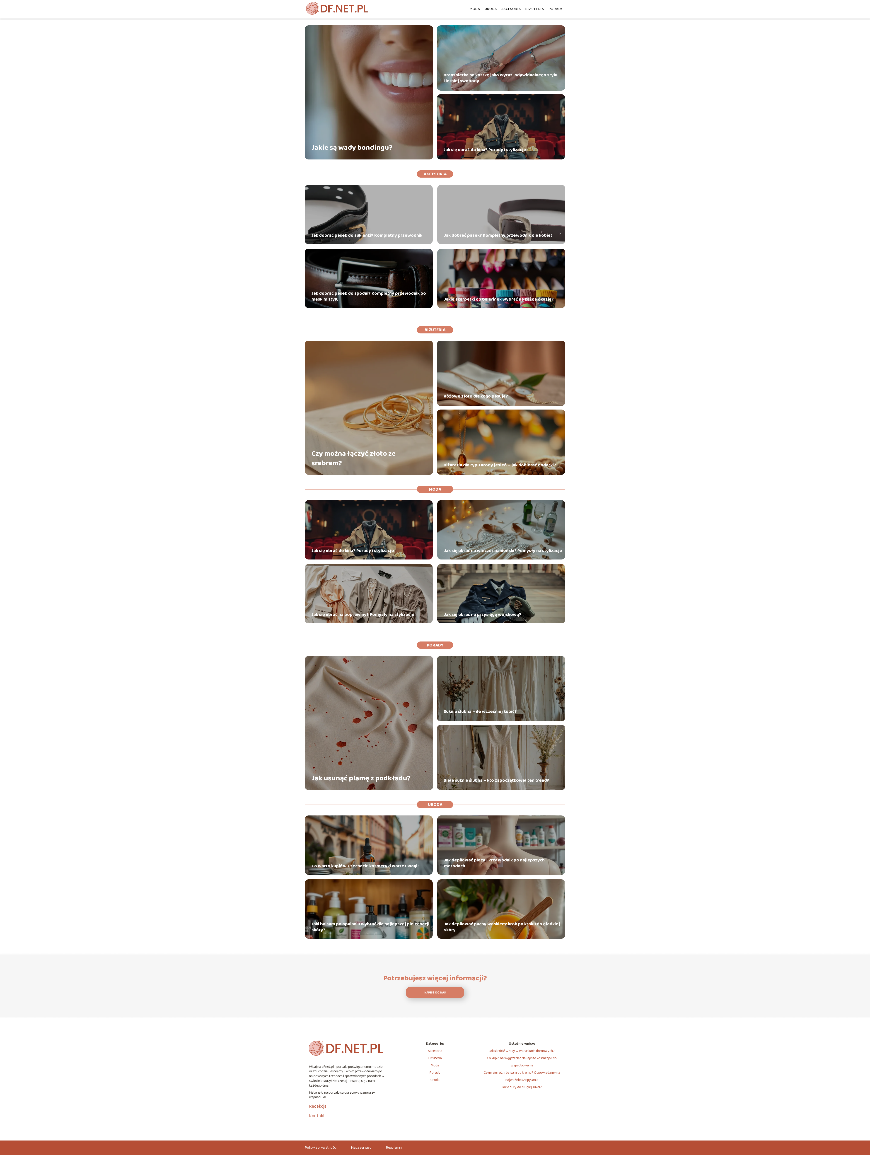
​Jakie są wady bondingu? (352, 148)
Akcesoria (511, 9)
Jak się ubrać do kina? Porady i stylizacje (485, 150)
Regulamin (394, 1147)
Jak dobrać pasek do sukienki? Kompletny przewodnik (367, 235)
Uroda (491, 9)
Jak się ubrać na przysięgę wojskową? (482, 614)
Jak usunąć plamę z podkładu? (361, 778)
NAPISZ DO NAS (435, 992)
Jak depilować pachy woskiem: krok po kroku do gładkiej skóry (502, 927)
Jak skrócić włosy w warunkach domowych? (522, 1051)
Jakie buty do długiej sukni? (522, 1087)
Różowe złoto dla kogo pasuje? (476, 396)
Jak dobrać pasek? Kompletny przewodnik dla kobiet (498, 235)
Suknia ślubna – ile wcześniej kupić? (480, 711)
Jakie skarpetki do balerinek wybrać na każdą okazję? (499, 299)
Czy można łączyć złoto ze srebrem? (354, 458)
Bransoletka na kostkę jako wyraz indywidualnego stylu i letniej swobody (500, 78)
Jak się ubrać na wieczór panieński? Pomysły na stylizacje (503, 551)
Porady (556, 9)
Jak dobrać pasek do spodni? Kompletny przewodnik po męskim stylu (369, 296)
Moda (475, 9)
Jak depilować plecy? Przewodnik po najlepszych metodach (494, 863)
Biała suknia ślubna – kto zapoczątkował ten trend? (496, 780)
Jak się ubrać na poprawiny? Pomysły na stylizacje (363, 614)
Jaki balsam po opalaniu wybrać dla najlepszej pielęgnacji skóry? (370, 927)
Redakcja (317, 1106)
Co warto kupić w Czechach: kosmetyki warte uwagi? (366, 866)
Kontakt (317, 1116)
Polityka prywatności (320, 1147)
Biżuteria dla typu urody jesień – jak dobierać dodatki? (500, 465)
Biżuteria (534, 9)
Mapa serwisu (361, 1147)
